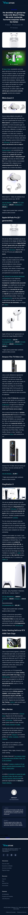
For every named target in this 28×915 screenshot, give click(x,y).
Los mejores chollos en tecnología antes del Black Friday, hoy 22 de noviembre (13, 758)
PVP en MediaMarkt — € (11, 596)
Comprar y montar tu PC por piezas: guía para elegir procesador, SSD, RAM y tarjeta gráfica (13, 766)
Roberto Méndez (7, 783)
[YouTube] (15, 855)
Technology (14, 9)
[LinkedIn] (11, 855)
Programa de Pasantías (7, 896)
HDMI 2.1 (4, 559)
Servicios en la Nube (7, 868)
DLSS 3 (12, 702)
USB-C (6, 304)
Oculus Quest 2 (6, 150)
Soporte (4, 878)
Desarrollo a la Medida (7, 865)
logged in (8, 837)
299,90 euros (6, 677)
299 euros (7, 142)
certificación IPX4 (7, 298)
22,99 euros (5, 404)
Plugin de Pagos (6, 870)
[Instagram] (7, 855)
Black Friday (7, 69)
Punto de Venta (5, 863)
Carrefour (15, 517)
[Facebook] (3, 855)
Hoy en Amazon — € (10, 202)
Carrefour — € (8, 598)
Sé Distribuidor (5, 894)
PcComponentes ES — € (11, 342)
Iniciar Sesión (5, 885)
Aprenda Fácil (5, 883)
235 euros (12, 249)
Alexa (11, 434)
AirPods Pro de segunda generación (14, 276)
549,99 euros (19, 625)
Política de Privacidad (10, 912)
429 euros (13, 509)
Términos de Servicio (21, 912)
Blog (3, 881)
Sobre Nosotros (6, 898)
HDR (19, 553)
